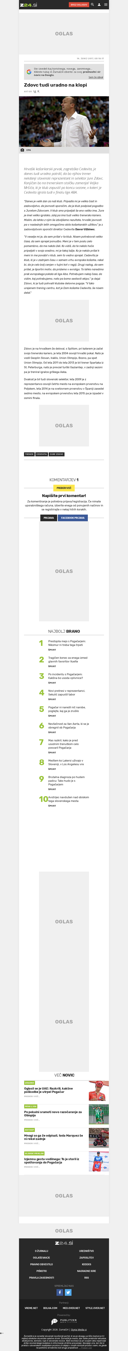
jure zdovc (56, 454)
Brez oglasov (79, 5)
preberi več (64, 488)
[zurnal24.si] (28, 4)
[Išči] (92, 4)
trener (29, 454)
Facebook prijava (72, 518)
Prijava (49, 518)
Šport (52, 650)
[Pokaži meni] (104, 4)
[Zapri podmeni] (15, 4)
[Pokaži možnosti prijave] (99, 4)
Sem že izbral (96, 77)
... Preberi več (85, 1348)
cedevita (41, 454)
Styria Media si (79, 1329)
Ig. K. (36, 91)
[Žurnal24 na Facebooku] (59, 1292)
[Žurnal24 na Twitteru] (68, 1292)
